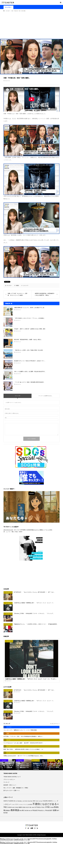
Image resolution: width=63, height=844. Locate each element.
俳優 (13, 807)
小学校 (47, 807)
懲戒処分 (7, 810)
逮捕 (54, 810)
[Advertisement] (31, 25)
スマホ (13, 804)
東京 (23, 810)
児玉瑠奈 (16, 807)
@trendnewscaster (8, 530)
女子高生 (42, 807)
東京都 (26, 810)
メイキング (21, 804)
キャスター (8, 7)
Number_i (20, 801)
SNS (34, 801)
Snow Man (30, 801)
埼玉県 (27, 807)
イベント (54, 801)
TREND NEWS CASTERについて (12, 776)
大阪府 (33, 807)
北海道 (23, 807)
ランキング (6, 782)
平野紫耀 (52, 807)
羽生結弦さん (41, 810)
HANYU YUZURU (8, 801)
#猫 (12, 531)
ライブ (25, 804)
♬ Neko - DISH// (18, 531)
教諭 (17, 810)
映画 (21, 810)
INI (14, 801)
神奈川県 (30, 810)
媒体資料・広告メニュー (10, 785)
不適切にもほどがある (44, 804)
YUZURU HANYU (47, 801)
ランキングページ (54, 723)
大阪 (30, 807)
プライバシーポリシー (9, 779)
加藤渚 (17, 285)
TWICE (37, 801)
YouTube (40, 801)
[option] (8, 764)
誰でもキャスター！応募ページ (12, 790)
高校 (6, 812)
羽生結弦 (35, 810)
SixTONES (25, 801)
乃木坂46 (9, 807)
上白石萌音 (29, 804)
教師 (13, 810)
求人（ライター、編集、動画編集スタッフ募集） (16, 787)
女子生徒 (37, 807)
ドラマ (16, 804)
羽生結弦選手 (49, 810)
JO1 (16, 801)
